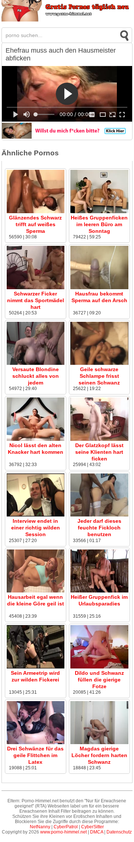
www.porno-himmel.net (63, 832)
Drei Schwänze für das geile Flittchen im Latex (35, 755)
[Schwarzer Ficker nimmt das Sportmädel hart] (35, 287)
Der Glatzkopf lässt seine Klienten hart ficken (99, 452)
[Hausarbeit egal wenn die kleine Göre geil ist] (35, 591)
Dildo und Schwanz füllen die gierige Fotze (99, 679)
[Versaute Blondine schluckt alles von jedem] (35, 363)
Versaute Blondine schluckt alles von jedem (35, 376)
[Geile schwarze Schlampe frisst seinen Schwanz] (99, 363)
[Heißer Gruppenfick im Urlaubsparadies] (99, 591)
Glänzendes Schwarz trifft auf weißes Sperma (35, 224)
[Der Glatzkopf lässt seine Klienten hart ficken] (99, 439)
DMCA (96, 832)
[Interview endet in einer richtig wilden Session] (35, 515)
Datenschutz (119, 832)
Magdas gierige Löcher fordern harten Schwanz (99, 755)
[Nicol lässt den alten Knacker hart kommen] (35, 439)
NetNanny (40, 826)
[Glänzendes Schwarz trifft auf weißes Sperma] (35, 211)
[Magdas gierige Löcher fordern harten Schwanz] (99, 742)
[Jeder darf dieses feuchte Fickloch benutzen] (99, 515)
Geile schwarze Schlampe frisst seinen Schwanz (99, 376)
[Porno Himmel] (67, 20)
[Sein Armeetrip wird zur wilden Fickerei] (35, 667)
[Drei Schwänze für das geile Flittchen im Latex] (35, 742)
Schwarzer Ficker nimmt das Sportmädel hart (35, 300)
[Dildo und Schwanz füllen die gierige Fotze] (99, 667)
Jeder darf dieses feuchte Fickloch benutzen (99, 527)
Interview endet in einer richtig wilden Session (35, 527)
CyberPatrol (66, 826)
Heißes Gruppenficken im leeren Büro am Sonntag (99, 224)
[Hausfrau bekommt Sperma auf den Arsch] (99, 287)
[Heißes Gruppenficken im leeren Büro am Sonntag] (99, 211)
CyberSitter (92, 826)
